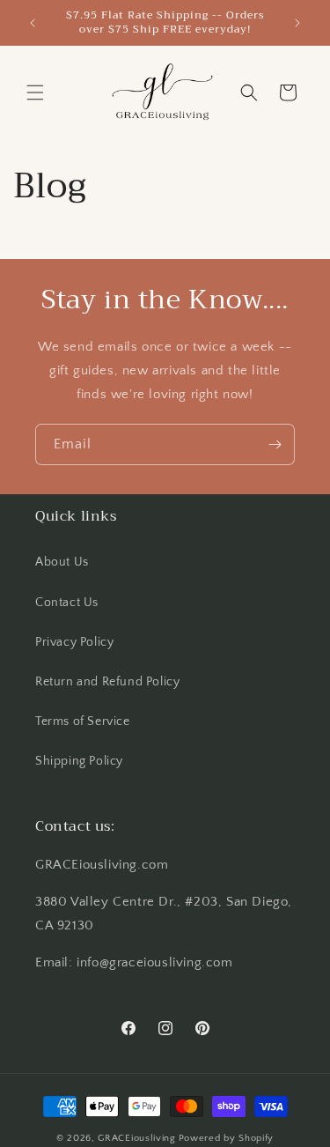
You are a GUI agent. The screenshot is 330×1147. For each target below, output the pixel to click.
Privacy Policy (74, 642)
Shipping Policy (79, 761)
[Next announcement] (297, 23)
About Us (62, 562)
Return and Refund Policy (107, 682)
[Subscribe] (274, 444)
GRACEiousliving (137, 1138)
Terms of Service (82, 721)
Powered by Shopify (227, 1138)
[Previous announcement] (32, 23)
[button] (35, 92)
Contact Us (67, 603)
